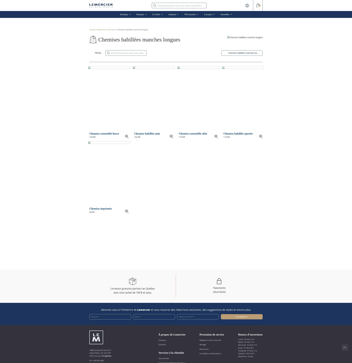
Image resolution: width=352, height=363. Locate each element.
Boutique (124, 14)
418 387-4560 (98, 360)
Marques (140, 14)
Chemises (111, 29)
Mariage (203, 344)
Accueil (92, 29)
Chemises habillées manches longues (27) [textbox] (242, 53)
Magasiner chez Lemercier (210, 340)
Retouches (204, 349)
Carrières (162, 344)
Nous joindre (164, 358)
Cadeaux (172, 14)
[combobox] (242, 53)
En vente (156, 14)
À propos (162, 340)
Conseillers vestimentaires (210, 353)
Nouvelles (225, 14)
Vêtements (101, 29)
